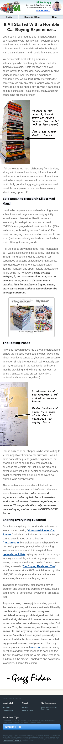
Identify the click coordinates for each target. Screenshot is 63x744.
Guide (9, 17)
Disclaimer (6, 707)
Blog (54, 17)
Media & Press (27, 710)
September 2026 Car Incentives (49, 708)
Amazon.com (11, 542)
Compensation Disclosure (12, 740)
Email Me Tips (13, 726)
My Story (25, 707)
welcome (35, 647)
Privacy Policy (8, 710)
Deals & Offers (32, 17)
